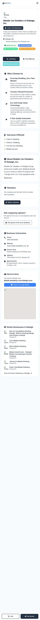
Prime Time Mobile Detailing (19, 367)
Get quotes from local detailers (18, 222)
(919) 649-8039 (12, 240)
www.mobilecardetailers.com (17, 246)
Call (11, 616)
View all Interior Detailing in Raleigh (17, 373)
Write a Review (13, 202)
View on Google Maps (21, 285)
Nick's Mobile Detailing (17, 346)
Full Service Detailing (28, 49)
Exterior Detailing (12, 49)
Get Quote (30, 616)
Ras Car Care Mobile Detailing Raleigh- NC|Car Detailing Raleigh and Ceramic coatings (21, 333)
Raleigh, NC (9, 39)
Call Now (12, 59)
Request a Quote (12, 64)
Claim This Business (14, 28)
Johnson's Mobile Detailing (19, 361)
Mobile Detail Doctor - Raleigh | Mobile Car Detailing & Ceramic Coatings (20, 354)
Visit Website (30, 59)
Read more (8, 178)
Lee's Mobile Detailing (17, 340)
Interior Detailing (26, 45)
